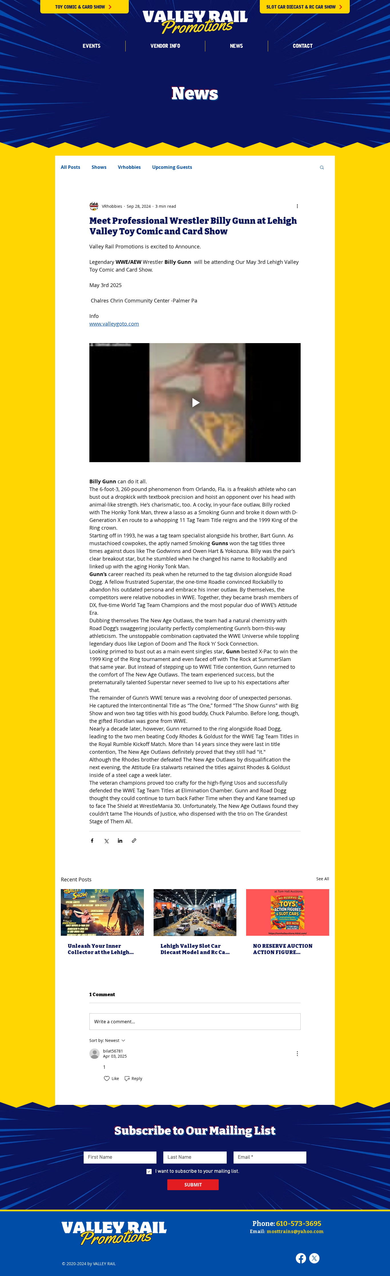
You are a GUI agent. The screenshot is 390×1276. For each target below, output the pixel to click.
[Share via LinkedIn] (120, 840)
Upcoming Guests (172, 167)
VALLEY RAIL (104, 1263)
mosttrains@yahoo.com (295, 1231)
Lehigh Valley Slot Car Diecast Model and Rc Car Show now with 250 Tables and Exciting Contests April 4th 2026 (194, 949)
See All (322, 878)
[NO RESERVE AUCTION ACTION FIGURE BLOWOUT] (287, 912)
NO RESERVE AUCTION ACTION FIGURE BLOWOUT (283, 949)
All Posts (70, 167)
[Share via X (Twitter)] (106, 840)
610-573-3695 (298, 1224)
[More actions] (297, 206)
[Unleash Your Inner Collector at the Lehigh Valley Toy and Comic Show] (102, 912)
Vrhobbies (129, 167)
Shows (99, 167)
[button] (91, 46)
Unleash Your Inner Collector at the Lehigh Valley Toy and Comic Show (98, 949)
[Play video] (195, 402)
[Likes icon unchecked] (106, 1078)
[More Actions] (297, 1053)
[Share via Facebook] (92, 840)
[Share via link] (134, 840)
